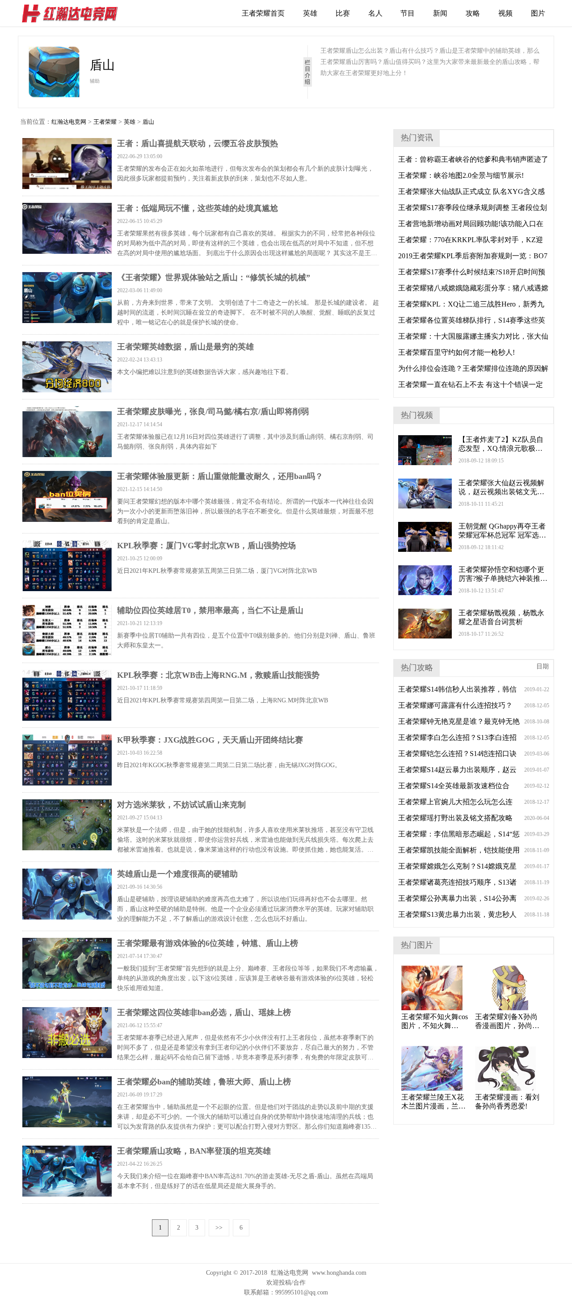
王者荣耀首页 (263, 13)
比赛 (343, 13)
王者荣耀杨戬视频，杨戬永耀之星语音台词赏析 (501, 617)
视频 (505, 13)
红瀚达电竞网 (74, 13)
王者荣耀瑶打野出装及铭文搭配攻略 (455, 818)
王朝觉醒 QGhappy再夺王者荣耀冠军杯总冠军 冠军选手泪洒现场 (502, 531)
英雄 (310, 13)
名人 (375, 13)
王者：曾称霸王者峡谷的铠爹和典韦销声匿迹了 (473, 159)
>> (219, 1227)
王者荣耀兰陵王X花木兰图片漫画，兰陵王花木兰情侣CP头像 (434, 1102)
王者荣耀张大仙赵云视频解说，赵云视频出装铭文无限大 (501, 487)
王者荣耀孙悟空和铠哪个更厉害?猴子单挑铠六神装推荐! (501, 574)
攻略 (473, 13)
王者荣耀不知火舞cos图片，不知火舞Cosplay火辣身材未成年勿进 (434, 1021)
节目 (407, 13)
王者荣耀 (105, 121)
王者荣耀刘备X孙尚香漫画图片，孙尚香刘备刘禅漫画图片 (507, 1021)
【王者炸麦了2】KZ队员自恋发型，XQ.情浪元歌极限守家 (500, 444)
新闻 (440, 13)
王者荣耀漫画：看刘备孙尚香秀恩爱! (507, 1101)
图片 (538, 13)
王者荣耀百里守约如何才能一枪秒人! (456, 352)
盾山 (148, 121)
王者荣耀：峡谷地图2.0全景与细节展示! (461, 175)
